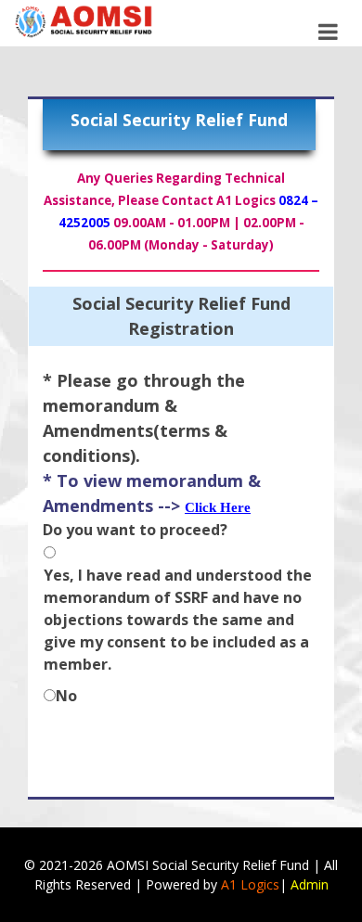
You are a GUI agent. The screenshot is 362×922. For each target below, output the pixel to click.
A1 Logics (250, 884)
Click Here (218, 507)
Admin (310, 884)
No (66, 695)
